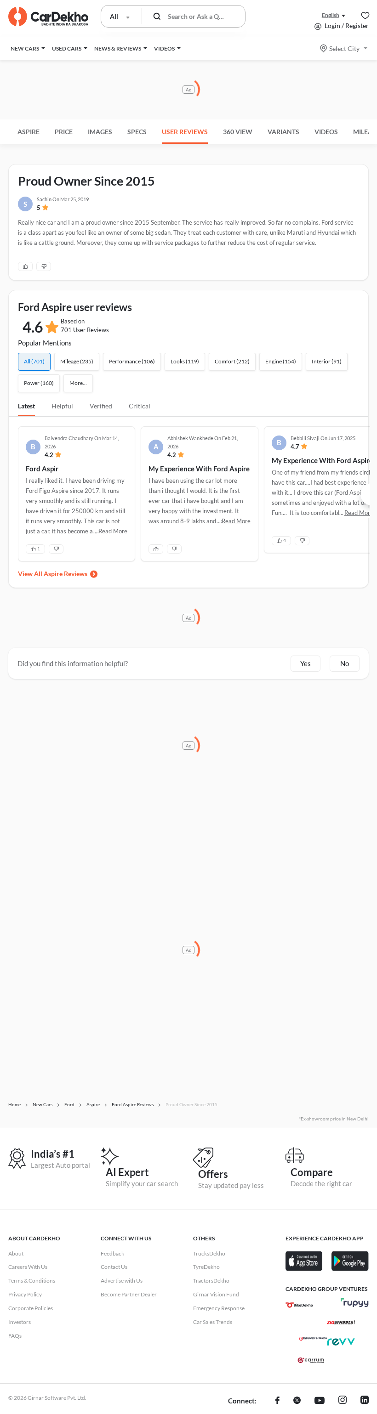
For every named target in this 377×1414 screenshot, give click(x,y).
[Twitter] (297, 1401)
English (330, 14)
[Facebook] (277, 1401)
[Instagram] (342, 1401)
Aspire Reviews (65, 573)
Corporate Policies (30, 1308)
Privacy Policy (25, 1294)
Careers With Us (27, 1266)
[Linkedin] (364, 1401)
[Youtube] (319, 1401)
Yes (305, 663)
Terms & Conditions (31, 1280)
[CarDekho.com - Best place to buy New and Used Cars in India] (48, 16)
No (344, 663)
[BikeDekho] (299, 1305)
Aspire (28, 132)
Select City (344, 48)
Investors (19, 1321)
